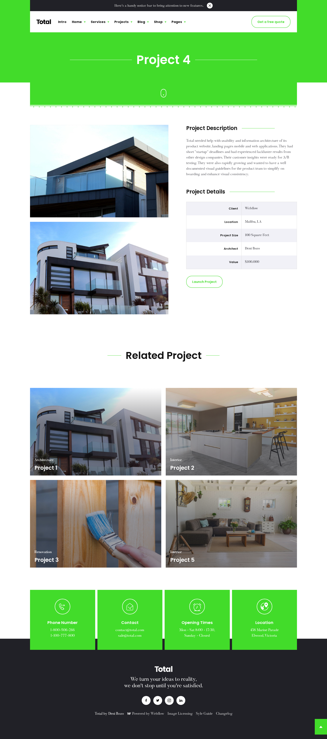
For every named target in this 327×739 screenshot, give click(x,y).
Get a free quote (271, 22)
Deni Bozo (116, 714)
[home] (43, 21)
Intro (62, 22)
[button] (78, 21)
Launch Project (204, 282)
